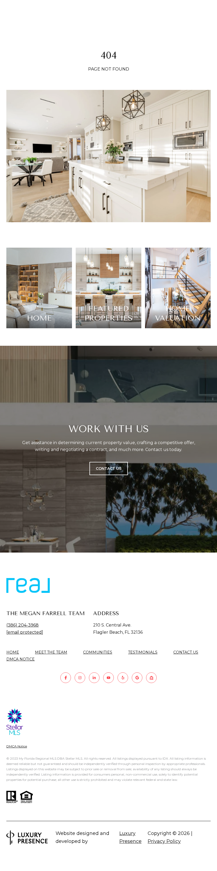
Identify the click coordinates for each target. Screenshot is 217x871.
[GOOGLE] (137, 677)
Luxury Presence (130, 837)
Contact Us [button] (108, 468)
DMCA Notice (20, 659)
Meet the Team (51, 652)
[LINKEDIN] (94, 677)
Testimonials (142, 652)
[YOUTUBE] (108, 677)
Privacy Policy (164, 841)
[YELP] (122, 677)
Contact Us (185, 652)
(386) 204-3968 (22, 625)
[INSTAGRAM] (80, 677)
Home (12, 652)
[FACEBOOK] (65, 677)
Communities (97, 652)
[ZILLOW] (151, 677)
